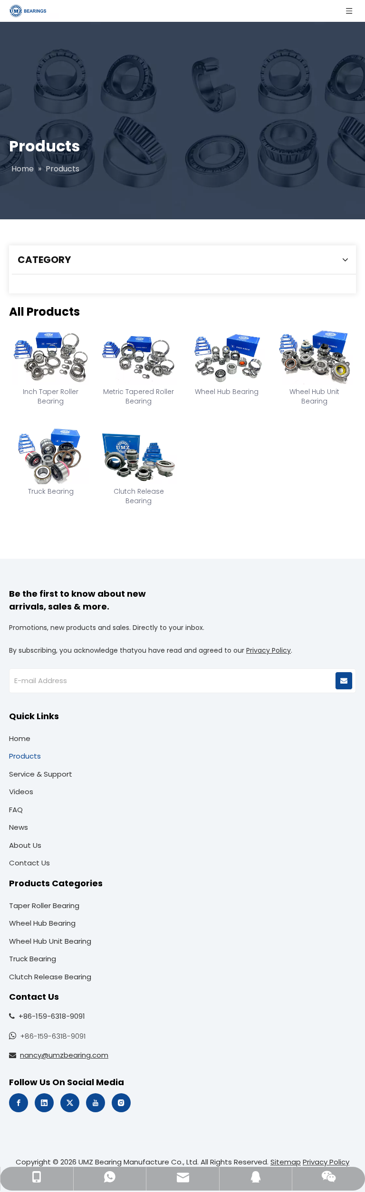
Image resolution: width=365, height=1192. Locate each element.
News (18, 827)
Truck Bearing (51, 491)
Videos (21, 792)
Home (19, 738)
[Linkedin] (44, 1102)
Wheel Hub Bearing (227, 391)
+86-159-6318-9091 (53, 1036)
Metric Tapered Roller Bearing (138, 396)
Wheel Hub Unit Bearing (314, 396)
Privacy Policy (268, 650)
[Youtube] (95, 1102)
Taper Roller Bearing (44, 905)
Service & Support (40, 774)
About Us (25, 845)
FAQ (16, 810)
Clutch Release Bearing (139, 496)
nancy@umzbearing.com (64, 1055)
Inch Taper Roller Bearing (50, 396)
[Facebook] (18, 1102)
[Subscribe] (344, 681)
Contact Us (29, 863)
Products (25, 756)
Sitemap (285, 1162)
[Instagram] (121, 1102)
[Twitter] (69, 1102)
